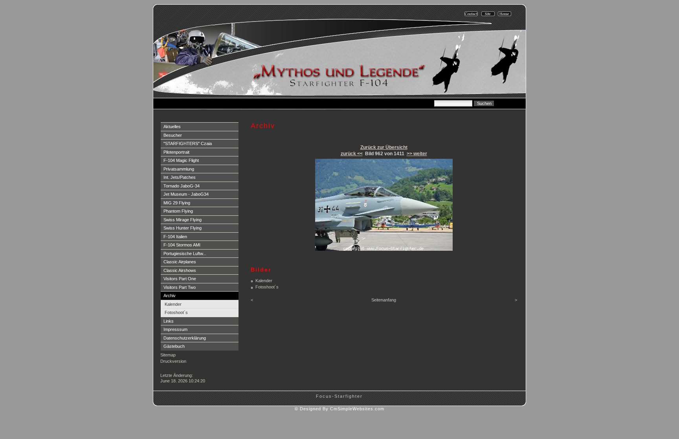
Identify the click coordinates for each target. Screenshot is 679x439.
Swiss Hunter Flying (182, 228)
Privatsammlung (178, 169)
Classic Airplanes (179, 261)
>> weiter (417, 153)
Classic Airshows (179, 270)
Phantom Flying (178, 211)
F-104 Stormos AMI (181, 244)
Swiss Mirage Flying (182, 219)
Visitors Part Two (179, 287)
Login (167, 368)
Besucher (172, 135)
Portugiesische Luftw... (184, 253)
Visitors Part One (179, 278)
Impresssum (175, 329)
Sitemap (168, 355)
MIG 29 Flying (176, 202)
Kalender (173, 304)
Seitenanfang (383, 300)
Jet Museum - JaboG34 (186, 194)
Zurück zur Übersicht (383, 147)
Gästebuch (174, 346)
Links (168, 321)
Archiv (169, 295)
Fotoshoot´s (176, 312)
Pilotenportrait (176, 152)
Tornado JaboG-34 (181, 186)
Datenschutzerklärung (184, 338)
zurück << (352, 153)
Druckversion (173, 361)
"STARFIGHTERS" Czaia (187, 143)
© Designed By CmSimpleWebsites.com (339, 408)
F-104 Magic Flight (181, 160)
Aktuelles (172, 126)
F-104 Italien (175, 236)
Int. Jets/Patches (179, 177)
